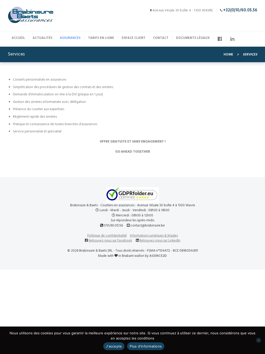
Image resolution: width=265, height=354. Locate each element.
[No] (258, 340)
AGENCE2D (158, 256)
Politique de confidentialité (107, 235)
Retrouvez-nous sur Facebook (110, 240)
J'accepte (114, 346)
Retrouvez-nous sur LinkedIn (159, 240)
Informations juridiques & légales (154, 235)
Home (228, 54)
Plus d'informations (146, 346)
